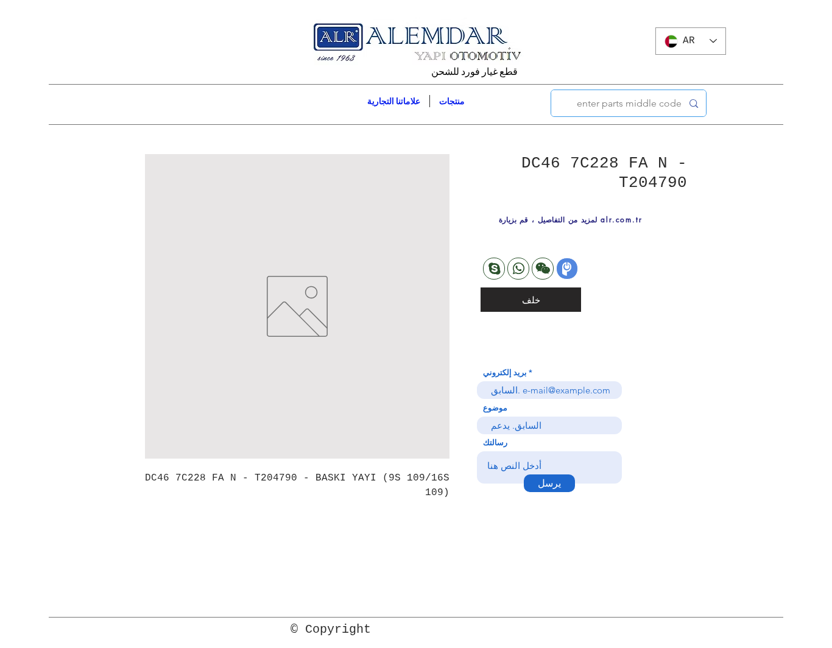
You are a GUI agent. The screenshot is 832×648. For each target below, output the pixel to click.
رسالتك (495, 442)
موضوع (495, 408)
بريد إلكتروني (505, 372)
